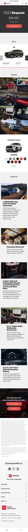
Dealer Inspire (18, 515)
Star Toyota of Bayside (12, 513)
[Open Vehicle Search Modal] (7, 530)
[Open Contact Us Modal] (21, 530)
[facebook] (9, 469)
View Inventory (14, 26)
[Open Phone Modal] (23, 3)
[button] (26, 58)
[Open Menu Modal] (1, 3)
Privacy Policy (4, 517)
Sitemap (14, 517)
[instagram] (17, 469)
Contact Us (14, 408)
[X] (13, 469)
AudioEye (19, 517)
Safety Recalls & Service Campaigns (8, 520)
